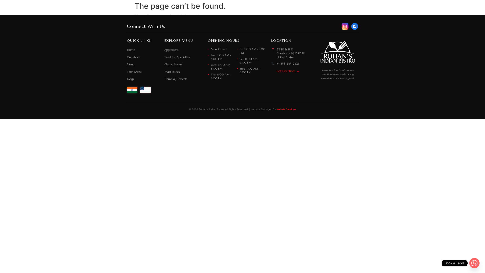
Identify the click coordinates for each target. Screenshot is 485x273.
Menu (130, 64)
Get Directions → (288, 71)
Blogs (130, 79)
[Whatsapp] (474, 263)
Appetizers (171, 50)
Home (131, 50)
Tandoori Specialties (177, 57)
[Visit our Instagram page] (345, 26)
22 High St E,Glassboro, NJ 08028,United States (291, 53)
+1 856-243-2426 (288, 63)
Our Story (133, 57)
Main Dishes (172, 72)
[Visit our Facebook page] (354, 26)
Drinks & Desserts (175, 79)
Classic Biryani (173, 64)
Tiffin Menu (134, 72)
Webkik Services (286, 109)
